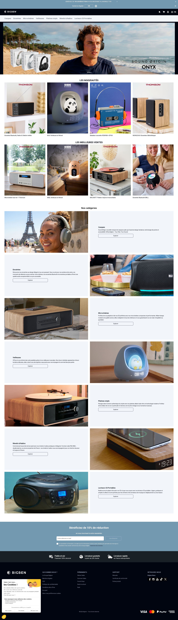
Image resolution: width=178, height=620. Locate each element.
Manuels (115, 575)
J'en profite (13, 59)
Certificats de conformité (120, 578)
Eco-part (44, 590)
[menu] (89, 18)
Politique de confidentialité (50, 584)
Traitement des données (96, 545)
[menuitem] (8, 18)
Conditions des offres (48, 587)
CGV (43, 581)
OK (89, 6)
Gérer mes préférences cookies (51, 593)
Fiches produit (117, 581)
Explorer (115, 235)
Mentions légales (47, 578)
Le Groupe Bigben (47, 575)
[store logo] (10, 11)
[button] (89, 72)
